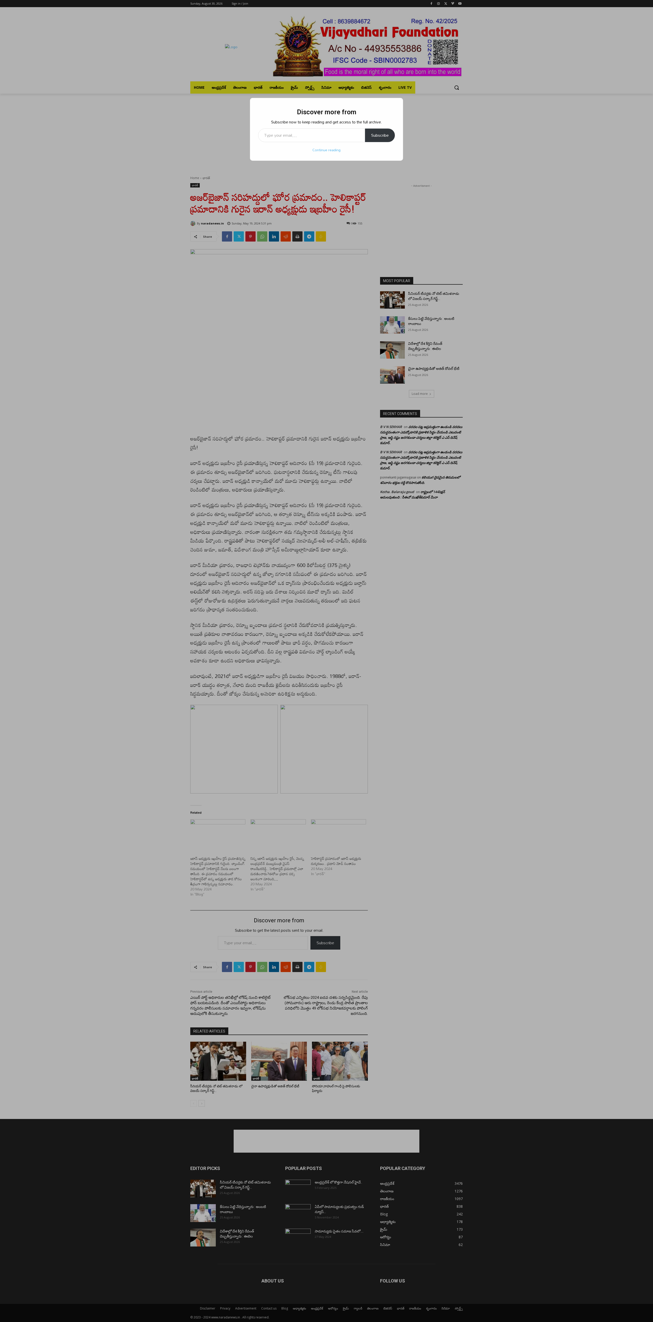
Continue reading (326, 149)
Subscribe (380, 135)
